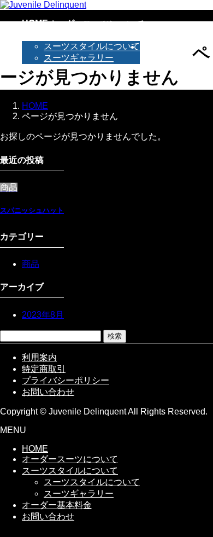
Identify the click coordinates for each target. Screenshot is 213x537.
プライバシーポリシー (65, 380)
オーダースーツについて (70, 459)
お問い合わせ (48, 391)
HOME (35, 448)
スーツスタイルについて (92, 46)
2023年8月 (43, 314)
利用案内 (39, 357)
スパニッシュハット (32, 210)
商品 (30, 263)
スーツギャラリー (79, 57)
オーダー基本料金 (57, 505)
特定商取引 (44, 368)
